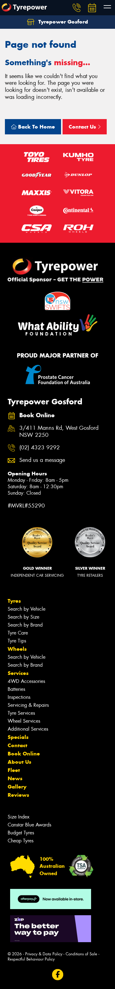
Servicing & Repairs (28, 705)
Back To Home (36, 126)
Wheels (17, 649)
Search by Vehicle (26, 609)
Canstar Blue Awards (29, 825)
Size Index (18, 817)
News (15, 778)
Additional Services (28, 729)
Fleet (14, 770)
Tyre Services (21, 713)
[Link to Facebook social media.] (57, 974)
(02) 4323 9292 (39, 447)
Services (18, 673)
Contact (17, 745)
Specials (18, 737)
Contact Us (83, 126)
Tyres (14, 601)
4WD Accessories (26, 681)
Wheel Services (24, 721)
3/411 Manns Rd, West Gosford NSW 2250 (58, 432)
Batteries (16, 689)
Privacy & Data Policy (43, 954)
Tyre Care (18, 633)
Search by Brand (25, 625)
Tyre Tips (17, 641)
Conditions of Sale (81, 954)
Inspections (19, 697)
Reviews (18, 795)
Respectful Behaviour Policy (31, 959)
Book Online (24, 753)
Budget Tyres (21, 833)
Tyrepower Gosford (62, 21)
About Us (19, 762)
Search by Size (23, 617)
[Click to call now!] (77, 7)
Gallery (17, 786)
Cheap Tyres (20, 840)
